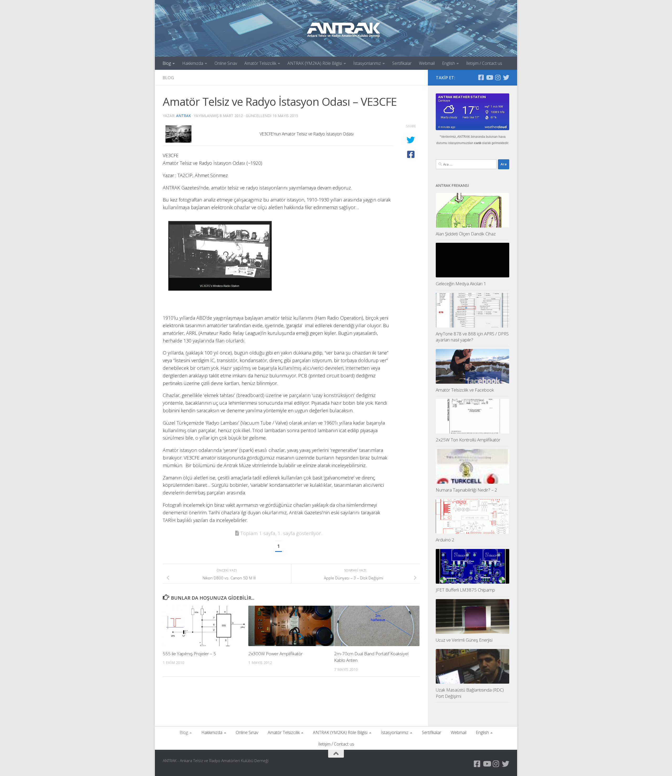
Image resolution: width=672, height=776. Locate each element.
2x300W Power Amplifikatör (275, 654)
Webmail (427, 63)
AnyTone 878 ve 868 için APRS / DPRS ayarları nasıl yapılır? (472, 337)
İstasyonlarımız (367, 63)
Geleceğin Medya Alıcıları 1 (461, 284)
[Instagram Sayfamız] (498, 77)
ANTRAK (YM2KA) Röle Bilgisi (314, 63)
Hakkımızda (192, 63)
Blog (166, 63)
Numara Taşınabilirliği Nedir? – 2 (466, 490)
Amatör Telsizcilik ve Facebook (465, 390)
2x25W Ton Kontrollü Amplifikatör (468, 440)
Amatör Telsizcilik (260, 63)
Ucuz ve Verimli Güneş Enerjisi (464, 640)
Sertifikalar (402, 63)
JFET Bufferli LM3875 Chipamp (465, 590)
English (448, 63)
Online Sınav (225, 63)
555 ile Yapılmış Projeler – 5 (189, 654)
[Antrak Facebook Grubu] (481, 77)
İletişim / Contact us (484, 63)
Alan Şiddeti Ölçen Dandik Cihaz (466, 234)
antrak (183, 115)
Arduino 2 (445, 540)
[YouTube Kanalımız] (489, 77)
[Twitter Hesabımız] (506, 77)
